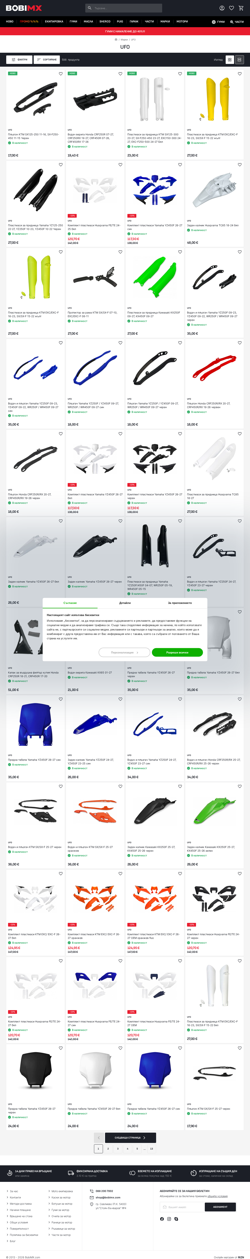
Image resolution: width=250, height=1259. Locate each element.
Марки (165, 21)
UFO (133, 39)
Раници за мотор (62, 1222)
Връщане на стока (21, 1216)
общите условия (218, 1196)
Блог (13, 1241)
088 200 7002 (104, 1191)
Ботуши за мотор (62, 1203)
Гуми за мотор (60, 1209)
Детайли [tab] (125, 602)
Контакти (15, 1197)
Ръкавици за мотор (63, 1228)
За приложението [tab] (180, 602)
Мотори (182, 21)
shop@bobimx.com (108, 1197)
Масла (88, 21)
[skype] (176, 1219)
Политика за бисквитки (24, 1234)
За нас (14, 1191)
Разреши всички (177, 652)
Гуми (73, 21)
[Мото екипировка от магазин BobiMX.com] (116, 39)
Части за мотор (61, 1234)
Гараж (134, 21)
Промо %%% (29, 21)
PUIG (120, 21)
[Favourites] (231, 8)
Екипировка (54, 21)
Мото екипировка (62, 1191)
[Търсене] (89, 8)
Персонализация (122, 652)
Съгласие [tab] (70, 602)
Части (149, 21)
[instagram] (169, 1219)
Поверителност (19, 1228)
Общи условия (19, 1222)
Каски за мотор (61, 1197)
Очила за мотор (61, 1216)
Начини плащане (20, 1209)
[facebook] (162, 1219)
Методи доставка (21, 1203)
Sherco (105, 21)
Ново (9, 21)
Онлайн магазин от (229, 1257)
